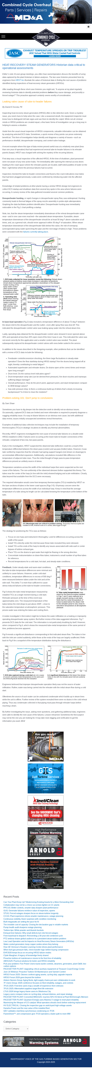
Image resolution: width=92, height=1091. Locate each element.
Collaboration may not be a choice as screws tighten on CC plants (31, 905)
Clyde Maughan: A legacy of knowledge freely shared (26, 955)
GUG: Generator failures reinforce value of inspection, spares (29, 910)
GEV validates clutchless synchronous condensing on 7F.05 (28, 1011)
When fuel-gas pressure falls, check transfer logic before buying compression (36, 950)
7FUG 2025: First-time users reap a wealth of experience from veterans (33, 986)
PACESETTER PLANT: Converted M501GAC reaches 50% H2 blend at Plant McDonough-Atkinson (45, 997)
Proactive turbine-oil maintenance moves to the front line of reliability (32, 958)
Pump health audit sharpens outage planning (22, 927)
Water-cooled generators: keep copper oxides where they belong (30, 944)
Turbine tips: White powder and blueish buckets (23, 930)
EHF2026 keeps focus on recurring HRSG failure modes (27, 952)
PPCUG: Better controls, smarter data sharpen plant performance (30, 908)
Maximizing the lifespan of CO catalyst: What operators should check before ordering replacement (44, 1002)
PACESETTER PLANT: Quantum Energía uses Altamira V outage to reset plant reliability (41, 1000)
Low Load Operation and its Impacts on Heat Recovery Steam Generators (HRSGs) (38, 941)
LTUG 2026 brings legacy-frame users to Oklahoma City (27, 991)
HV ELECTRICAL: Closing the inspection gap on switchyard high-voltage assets (37, 1005)
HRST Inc (20, 80)
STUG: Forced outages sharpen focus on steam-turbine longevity (30, 913)
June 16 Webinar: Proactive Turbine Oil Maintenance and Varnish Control (34, 972)
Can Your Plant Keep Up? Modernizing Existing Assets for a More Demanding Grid (38, 902)
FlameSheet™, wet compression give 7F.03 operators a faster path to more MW (36, 1014)
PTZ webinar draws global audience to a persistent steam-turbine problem (34, 938)
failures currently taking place (35, 232)
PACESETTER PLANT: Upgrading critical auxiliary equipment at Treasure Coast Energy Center (44, 969)
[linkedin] (89, 27)
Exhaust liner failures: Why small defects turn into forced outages (30, 933)
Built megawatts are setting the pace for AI (21, 922)
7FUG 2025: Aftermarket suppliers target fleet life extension (28, 988)
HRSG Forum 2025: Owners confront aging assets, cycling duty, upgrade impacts (37, 974)
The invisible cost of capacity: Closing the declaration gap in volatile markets (35, 924)
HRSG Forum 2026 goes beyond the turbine (22, 977)
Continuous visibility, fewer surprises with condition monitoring (29, 919)
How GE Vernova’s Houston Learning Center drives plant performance (33, 947)
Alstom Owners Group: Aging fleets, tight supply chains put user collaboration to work (39, 980)
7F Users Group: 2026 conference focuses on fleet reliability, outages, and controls (38, 983)
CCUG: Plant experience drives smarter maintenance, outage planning (33, 916)
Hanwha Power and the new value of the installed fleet (26, 1008)
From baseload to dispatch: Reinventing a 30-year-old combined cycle (33, 936)
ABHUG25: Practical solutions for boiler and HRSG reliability (29, 961)
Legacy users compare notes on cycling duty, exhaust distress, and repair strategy (37, 994)
